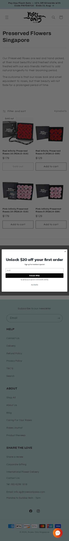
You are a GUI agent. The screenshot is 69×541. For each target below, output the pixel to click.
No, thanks (34, 285)
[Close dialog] (65, 251)
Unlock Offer (34, 275)
